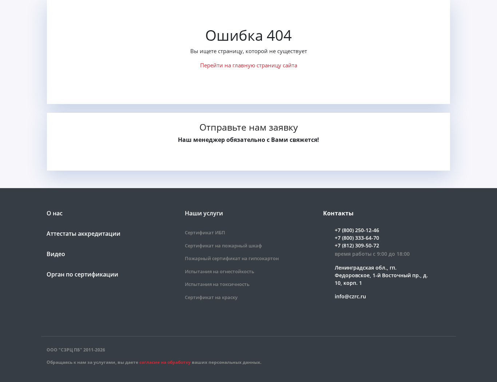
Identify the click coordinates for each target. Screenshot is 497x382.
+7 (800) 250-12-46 (357, 230)
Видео (56, 254)
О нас (55, 213)
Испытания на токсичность (217, 284)
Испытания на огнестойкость (219, 271)
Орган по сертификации (82, 274)
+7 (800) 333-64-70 (357, 237)
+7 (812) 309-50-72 (357, 245)
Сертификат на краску (211, 297)
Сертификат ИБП (205, 232)
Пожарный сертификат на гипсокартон (232, 258)
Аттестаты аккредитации (83, 234)
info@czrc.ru (350, 296)
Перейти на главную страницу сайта (248, 65)
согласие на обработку (165, 362)
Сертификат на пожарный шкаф (223, 245)
